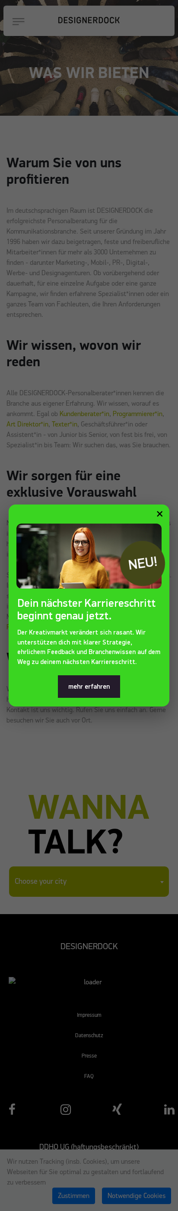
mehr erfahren (89, 686)
